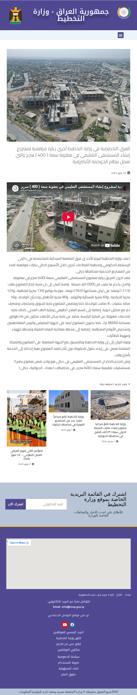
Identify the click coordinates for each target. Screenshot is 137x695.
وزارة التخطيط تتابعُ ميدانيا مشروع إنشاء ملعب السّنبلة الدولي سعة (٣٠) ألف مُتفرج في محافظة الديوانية (110, 430)
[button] (121, 35)
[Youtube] (65, 625)
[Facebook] (72, 625)
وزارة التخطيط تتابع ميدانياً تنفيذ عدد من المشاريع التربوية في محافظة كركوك (68, 421)
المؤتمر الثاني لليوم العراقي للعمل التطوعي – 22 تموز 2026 (27, 455)
